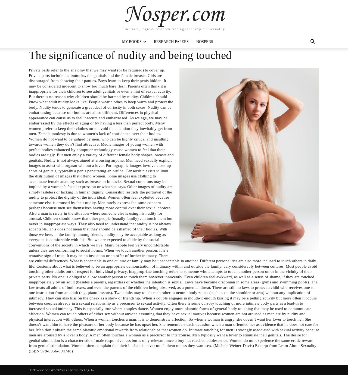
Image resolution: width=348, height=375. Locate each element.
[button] (312, 42)
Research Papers (171, 42)
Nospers (204, 42)
